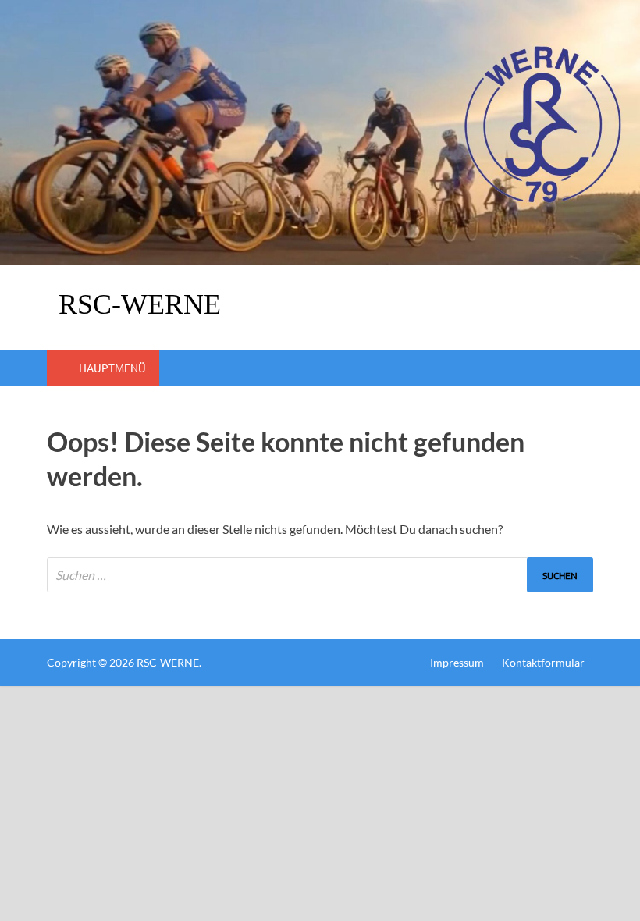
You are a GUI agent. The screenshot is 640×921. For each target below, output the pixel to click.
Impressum (457, 662)
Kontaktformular (543, 662)
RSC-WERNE (140, 304)
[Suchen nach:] (320, 574)
